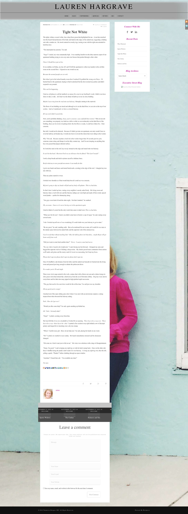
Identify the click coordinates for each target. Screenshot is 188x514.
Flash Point (99, 417)
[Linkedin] (136, 32)
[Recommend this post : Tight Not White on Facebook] (49, 368)
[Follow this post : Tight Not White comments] (64, 368)
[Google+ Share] (98, 383)
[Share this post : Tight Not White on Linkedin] (55, 368)
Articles (96, 16)
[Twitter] (131, 32)
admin (67, 24)
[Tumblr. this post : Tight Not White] (60, 368)
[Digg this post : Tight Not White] (47, 368)
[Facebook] (127, 32)
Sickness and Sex (75, 417)
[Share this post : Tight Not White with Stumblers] (59, 368)
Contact (120, 16)
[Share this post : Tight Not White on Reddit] (57, 368)
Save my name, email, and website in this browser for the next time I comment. (69, 488)
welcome (80, 24)
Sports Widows (121, 49)
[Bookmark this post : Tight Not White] (66, 368)
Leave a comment (100, 24)
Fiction (105, 16)
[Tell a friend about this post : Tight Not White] (68, 368)
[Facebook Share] (83, 383)
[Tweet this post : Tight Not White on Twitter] (62, 368)
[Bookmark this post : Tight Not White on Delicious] (46, 368)
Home (66, 16)
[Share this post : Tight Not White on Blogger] (44, 368)
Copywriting (84, 16)
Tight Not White (75, 31)
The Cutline (50, 417)
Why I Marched (122, 44)
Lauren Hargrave (94, 6)
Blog (74, 16)
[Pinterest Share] (106, 383)
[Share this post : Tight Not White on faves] (51, 368)
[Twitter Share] (90, 383)
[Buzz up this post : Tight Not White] (53, 368)
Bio (113, 16)
